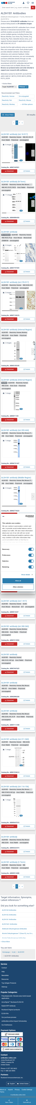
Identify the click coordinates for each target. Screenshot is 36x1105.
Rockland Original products (11, 1010)
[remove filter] (16, 87)
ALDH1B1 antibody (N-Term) (13, 181)
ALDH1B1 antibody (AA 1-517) (14, 601)
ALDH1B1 (21, 952)
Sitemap (4, 987)
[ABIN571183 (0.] (17, 401)
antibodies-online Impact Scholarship (14, 1021)
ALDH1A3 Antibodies (9, 910)
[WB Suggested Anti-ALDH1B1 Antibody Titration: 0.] (17, 495)
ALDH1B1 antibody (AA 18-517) (14, 134)
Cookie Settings (27, 1090)
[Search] (33, 7)
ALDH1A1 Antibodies (9, 919)
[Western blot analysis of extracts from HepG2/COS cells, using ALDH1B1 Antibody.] (17, 757)
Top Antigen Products (9, 983)
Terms (2, 1092)
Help (3, 972)
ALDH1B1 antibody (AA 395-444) (15, 430)
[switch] (31, 555)
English (12, 1084)
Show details (25, 574)
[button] (33, 153)
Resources (5, 979)
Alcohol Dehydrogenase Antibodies (14, 938)
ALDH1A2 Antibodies (9, 915)
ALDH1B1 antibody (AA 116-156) (15, 786)
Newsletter (5, 975)
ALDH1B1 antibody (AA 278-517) (15, 282)
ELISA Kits (5, 1013)
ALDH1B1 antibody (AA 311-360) (15, 739)
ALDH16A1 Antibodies (9, 924)
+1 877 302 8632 (11, 1068)
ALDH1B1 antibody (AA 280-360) (15, 626)
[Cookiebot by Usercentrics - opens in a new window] (25, 516)
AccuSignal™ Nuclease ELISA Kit (12, 1002)
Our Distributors (7, 1025)
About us (3, 1090)
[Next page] (22, 122)
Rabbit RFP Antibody (9, 1006)
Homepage (6, 952)
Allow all (18, 581)
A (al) (14, 952)
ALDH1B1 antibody (9, 232)
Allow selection (18, 587)
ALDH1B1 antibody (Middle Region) (16, 477)
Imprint (10, 1090)
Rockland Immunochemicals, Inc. (12, 1078)
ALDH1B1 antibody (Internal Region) (16, 329)
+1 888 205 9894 (9, 1071)
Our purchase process (9, 1017)
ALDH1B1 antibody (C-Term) (13, 862)
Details (27, 171)
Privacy (17, 1090)
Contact (4, 968)
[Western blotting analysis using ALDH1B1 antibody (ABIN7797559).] (17, 253)
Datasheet (10, 171)
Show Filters (9, 115)
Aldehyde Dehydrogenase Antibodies (14, 929)
